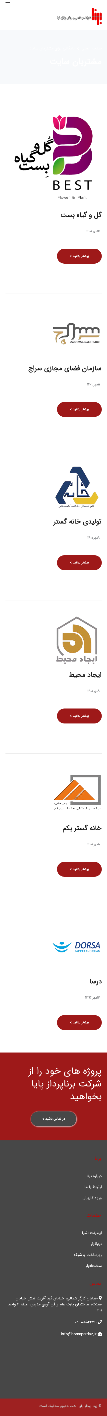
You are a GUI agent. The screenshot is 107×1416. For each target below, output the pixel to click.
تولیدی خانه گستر (78, 522)
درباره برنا (94, 1176)
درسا (95, 981)
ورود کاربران (92, 1198)
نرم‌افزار (96, 1244)
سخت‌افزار (94, 1266)
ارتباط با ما (93, 1187)
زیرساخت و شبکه (87, 1255)
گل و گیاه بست (81, 215)
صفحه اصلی (91, 48)
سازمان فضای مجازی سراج (65, 368)
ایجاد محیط (85, 675)
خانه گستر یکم (82, 828)
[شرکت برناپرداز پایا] (79, 16)
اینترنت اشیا (92, 1233)
